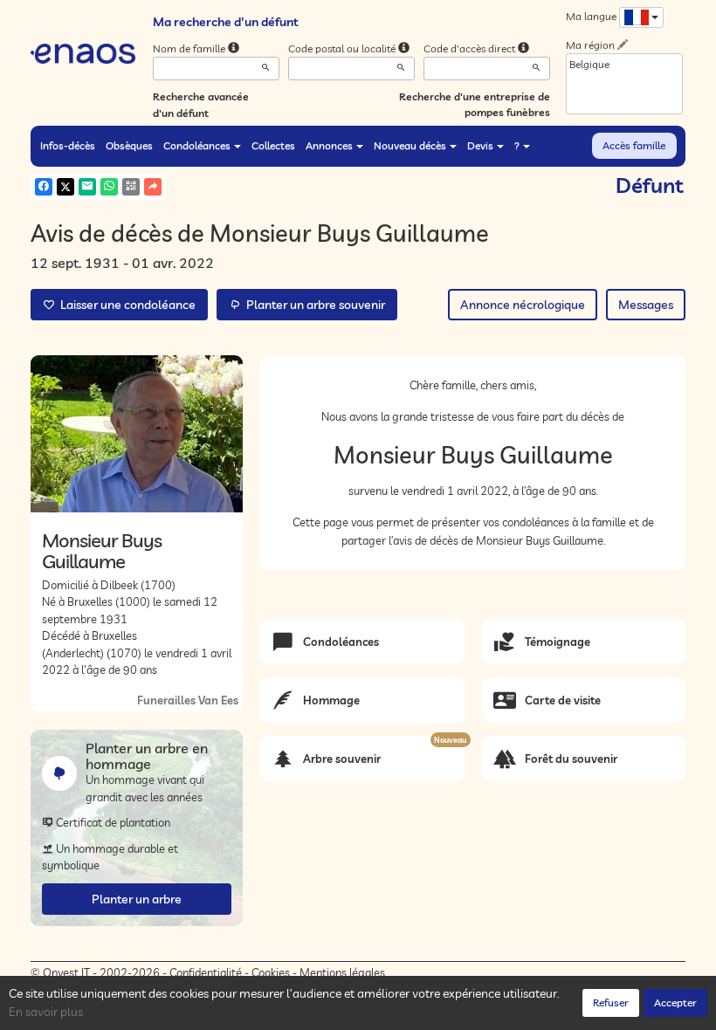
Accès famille (633, 145)
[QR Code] (131, 187)
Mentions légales (342, 972)
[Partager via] (153, 187)
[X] (65, 187)
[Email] (87, 187)
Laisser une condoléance (125, 304)
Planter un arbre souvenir (313, 304)
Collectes (273, 145)
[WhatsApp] (109, 187)
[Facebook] (43, 187)
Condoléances (197, 145)
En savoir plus (46, 1012)
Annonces (329, 145)
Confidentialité (205, 972)
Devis (480, 145)
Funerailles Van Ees (187, 700)
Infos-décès (67, 145)
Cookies (270, 972)
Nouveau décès (410, 145)
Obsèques (129, 145)
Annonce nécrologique (522, 304)
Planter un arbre (137, 899)
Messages (645, 304)
